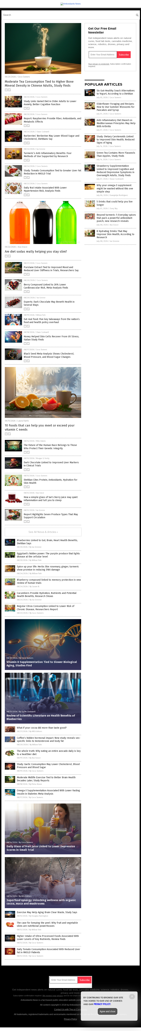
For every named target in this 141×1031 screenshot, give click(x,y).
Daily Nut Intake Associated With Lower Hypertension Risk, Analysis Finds (45, 189)
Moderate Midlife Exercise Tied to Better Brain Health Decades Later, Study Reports (46, 779)
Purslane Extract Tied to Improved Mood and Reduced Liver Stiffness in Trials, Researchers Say (51, 269)
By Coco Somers (37, 613)
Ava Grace (22, 247)
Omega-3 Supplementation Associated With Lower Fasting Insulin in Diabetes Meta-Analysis (48, 792)
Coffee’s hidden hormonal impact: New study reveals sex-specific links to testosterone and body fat (48, 739)
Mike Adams (41, 441)
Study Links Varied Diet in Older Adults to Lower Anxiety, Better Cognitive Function (50, 103)
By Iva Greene (35, 547)
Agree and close (107, 1011)
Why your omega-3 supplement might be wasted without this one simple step (115, 188)
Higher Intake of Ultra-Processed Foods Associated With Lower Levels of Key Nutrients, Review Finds (48, 938)
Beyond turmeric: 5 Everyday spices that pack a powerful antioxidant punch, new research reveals (116, 218)
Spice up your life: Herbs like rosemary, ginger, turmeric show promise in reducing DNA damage (48, 568)
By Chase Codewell (27, 712)
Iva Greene (40, 149)
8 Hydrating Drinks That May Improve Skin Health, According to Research (115, 234)
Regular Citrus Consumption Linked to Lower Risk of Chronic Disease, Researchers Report (45, 608)
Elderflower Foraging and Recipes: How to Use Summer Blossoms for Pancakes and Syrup (115, 107)
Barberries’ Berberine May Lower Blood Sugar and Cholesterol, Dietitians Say (51, 137)
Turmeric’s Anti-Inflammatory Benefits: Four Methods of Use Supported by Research (48, 155)
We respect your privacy (52, 996)
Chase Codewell (42, 132)
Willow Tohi (41, 315)
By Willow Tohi (35, 560)
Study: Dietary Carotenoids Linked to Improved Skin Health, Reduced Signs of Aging (115, 139)
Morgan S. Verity (42, 458)
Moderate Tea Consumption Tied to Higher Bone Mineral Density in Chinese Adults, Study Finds (39, 83)
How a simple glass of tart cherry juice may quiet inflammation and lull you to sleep (51, 499)
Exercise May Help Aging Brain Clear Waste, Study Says (47, 912)
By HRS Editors (35, 731)
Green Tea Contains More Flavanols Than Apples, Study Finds (116, 154)
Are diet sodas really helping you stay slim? (36, 251)
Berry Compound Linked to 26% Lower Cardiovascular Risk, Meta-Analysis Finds (46, 286)
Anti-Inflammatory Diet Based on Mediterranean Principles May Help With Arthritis (116, 123)
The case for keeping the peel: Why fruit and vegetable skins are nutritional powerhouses (47, 924)
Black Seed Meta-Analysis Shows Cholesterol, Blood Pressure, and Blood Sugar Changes (49, 355)
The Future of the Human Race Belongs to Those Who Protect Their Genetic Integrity (50, 447)
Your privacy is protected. (99, 64)
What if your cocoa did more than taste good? (42, 727)
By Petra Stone (35, 784)
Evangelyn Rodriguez (119, 195)
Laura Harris (23, 421)
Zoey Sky (113, 208)
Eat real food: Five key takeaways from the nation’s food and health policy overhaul (52, 321)
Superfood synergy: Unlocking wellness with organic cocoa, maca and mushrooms (41, 902)
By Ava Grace (35, 758)
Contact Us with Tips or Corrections (70, 1009)
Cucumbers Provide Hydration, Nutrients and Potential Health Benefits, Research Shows (47, 595)
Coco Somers (24, 77)
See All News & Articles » (43, 532)
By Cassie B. (35, 586)
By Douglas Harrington (38, 916)
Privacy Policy (70, 1019)
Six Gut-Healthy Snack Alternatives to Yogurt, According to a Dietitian (116, 92)
